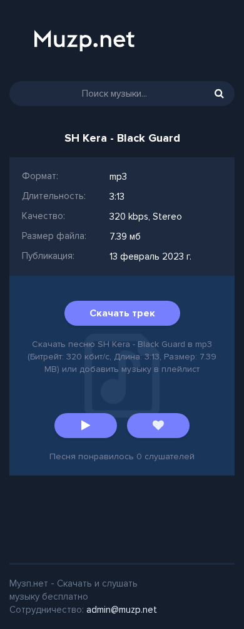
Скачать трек (122, 313)
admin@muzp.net (121, 609)
